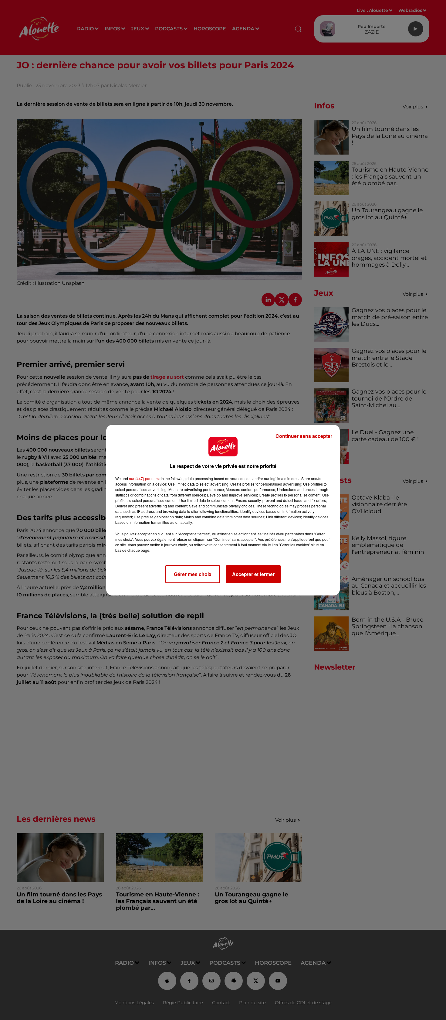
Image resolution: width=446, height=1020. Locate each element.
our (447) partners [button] (144, 478)
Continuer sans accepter (303, 435)
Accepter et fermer (253, 574)
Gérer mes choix (192, 574)
